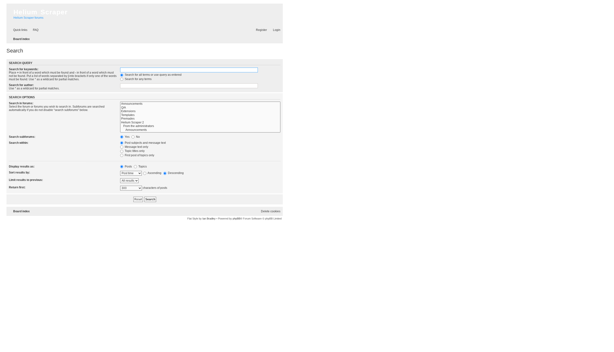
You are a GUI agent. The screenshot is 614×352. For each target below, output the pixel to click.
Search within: (18, 142)
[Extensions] (200, 111)
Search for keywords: (23, 69)
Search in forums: (21, 103)
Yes (127, 136)
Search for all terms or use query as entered (153, 74)
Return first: (17, 187)
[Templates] (200, 115)
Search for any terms (138, 79)
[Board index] (9, 8)
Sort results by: (19, 172)
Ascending (154, 173)
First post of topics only (139, 155)
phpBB (236, 218)
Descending (175, 173)
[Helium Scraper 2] (200, 123)
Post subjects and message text (145, 142)
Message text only (136, 147)
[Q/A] (200, 108)
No (137, 136)
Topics (142, 166)
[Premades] (200, 119)
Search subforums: (22, 136)
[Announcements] (200, 104)
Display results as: (22, 166)
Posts (128, 166)
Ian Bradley (209, 218)
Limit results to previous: (26, 180)
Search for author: (21, 85)
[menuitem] (33, 30)
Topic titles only (134, 151)
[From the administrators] (200, 126)
